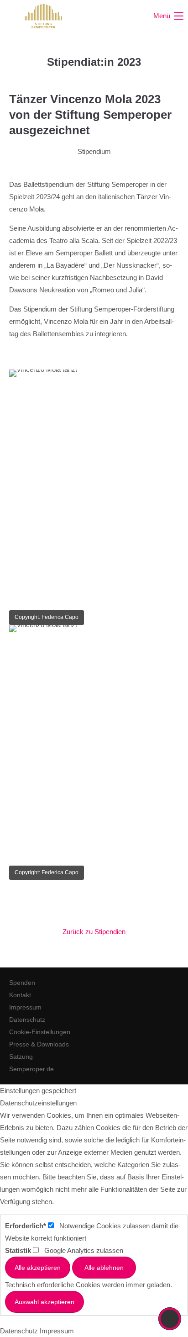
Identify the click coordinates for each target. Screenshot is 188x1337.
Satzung (21, 1056)
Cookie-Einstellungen (39, 1032)
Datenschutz (27, 1019)
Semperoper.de (31, 1069)
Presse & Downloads (39, 1044)
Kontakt (20, 995)
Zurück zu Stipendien (94, 931)
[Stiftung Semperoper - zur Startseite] (43, 16)
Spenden (22, 982)
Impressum (25, 1007)
